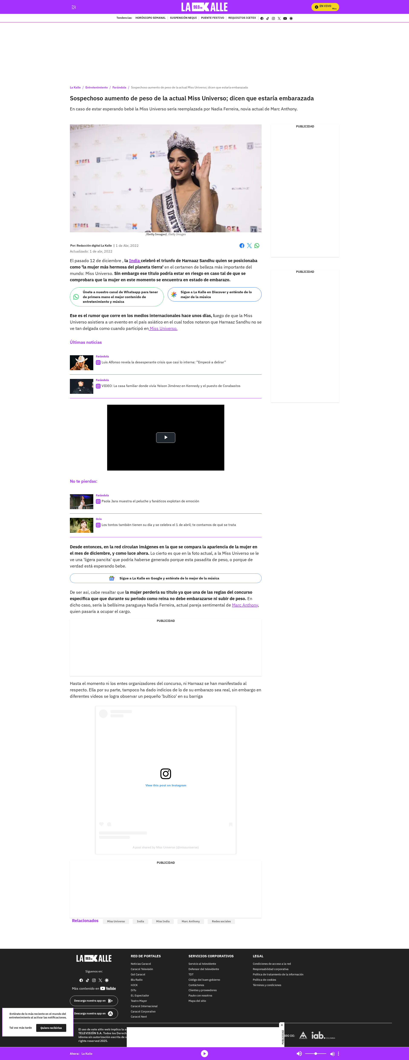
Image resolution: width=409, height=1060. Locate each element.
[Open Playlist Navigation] (338, 1053)
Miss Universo (116, 921)
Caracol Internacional (144, 1006)
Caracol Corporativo (143, 1011)
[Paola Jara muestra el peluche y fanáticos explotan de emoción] (81, 501)
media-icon (204, 1054)
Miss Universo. (163, 328)
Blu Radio (137, 980)
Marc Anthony (245, 605)
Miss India (163, 921)
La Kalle (75, 87)
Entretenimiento (96, 87)
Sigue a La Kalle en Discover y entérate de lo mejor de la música (216, 294)
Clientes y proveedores (203, 990)
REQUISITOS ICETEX (242, 18)
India (135, 260)
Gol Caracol (138, 974)
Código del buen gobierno (204, 980)
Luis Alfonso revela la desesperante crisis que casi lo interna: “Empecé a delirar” (164, 362)
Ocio (99, 519)
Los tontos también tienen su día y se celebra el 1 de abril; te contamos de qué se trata (169, 525)
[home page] (204, 7)
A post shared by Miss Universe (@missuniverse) (166, 847)
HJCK (134, 985)
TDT (191, 974)
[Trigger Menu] (73, 7)
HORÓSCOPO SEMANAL (150, 18)
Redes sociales (221, 921)
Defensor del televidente (204, 969)
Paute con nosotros (200, 995)
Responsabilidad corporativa (270, 969)
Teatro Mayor (139, 1001)
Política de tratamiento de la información (278, 974)
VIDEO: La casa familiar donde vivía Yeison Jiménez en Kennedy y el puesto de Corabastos (171, 386)
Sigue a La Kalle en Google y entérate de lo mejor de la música (169, 578)
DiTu (133, 990)
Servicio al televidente (202, 964)
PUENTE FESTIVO (212, 18)
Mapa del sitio (197, 1001)
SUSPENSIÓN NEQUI (183, 18)
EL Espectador (140, 995)
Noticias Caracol (141, 964)
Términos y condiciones (267, 985)
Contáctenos (196, 985)
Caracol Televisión (142, 969)
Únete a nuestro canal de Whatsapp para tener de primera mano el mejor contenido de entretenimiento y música (120, 297)
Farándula (119, 87)
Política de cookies (264, 980)
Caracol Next (139, 1017)
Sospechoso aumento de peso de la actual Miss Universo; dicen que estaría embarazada (189, 87)
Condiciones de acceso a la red (272, 964)
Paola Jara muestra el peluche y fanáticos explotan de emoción (150, 501)
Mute (299, 1053)
